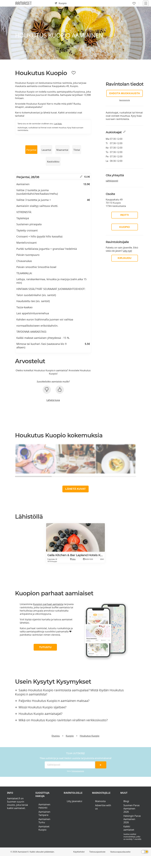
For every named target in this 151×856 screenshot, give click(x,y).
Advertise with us (103, 807)
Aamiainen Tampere (44, 813)
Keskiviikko (53, 161)
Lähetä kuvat (75, 488)
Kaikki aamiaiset (128, 828)
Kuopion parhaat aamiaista (48, 604)
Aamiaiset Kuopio (43, 828)
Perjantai (31, 149)
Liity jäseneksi (74, 801)
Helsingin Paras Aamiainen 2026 (132, 819)
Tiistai (76, 149)
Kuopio (124, 227)
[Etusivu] (23, 3)
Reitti (124, 214)
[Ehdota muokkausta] (81, 176)
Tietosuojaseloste (77, 771)
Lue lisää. (58, 123)
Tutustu (45, 647)
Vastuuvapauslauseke (120, 852)
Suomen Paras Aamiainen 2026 (131, 808)
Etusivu (56, 735)
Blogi (126, 801)
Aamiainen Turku (44, 821)
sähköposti (112, 180)
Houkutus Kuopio (89, 735)
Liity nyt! (127, 250)
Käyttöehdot (78, 852)
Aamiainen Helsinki (44, 806)
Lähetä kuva (53, 400)
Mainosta (100, 801)
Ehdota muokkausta (124, 93)
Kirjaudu (124, 258)
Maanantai (62, 149)
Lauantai (46, 149)
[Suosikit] (134, 3)
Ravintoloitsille (124, 100)
